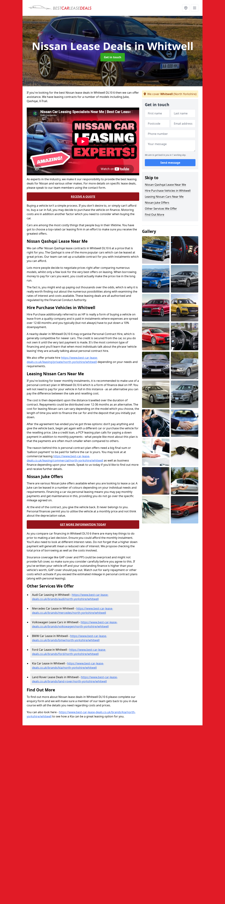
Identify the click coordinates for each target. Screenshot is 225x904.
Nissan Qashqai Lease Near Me (165, 185)
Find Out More (154, 214)
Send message (170, 163)
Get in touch (112, 57)
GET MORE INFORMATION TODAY (83, 524)
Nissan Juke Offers (157, 203)
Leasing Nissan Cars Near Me (164, 197)
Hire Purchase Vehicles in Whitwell (168, 191)
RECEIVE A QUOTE (83, 197)
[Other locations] (185, 8)
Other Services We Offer (161, 209)
